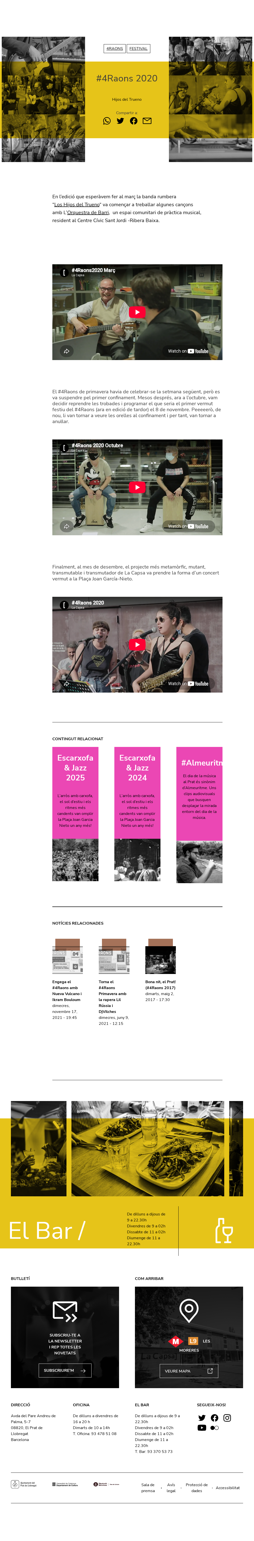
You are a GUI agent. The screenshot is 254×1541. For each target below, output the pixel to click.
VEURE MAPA (177, 1371)
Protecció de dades (197, 1488)
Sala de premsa (148, 1488)
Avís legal (171, 1488)
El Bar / (46, 1231)
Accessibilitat (228, 1488)
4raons (114, 48)
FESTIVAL (138, 48)
